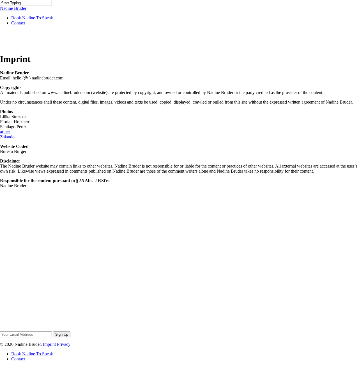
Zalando (7, 136)
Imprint (49, 344)
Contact (18, 22)
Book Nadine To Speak (32, 17)
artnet (5, 131)
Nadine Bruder (13, 8)
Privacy (63, 344)
